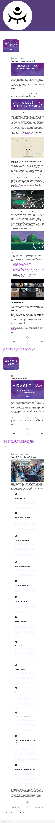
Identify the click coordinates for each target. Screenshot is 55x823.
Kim (27, 273)
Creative (15, 348)
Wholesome (8, 446)
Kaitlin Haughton (25, 268)
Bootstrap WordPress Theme (13, 821)
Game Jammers (28, 349)
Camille (30, 322)
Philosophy (26, 813)
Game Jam (23, 349)
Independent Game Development (18, 442)
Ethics (4, 813)
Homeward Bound (16, 268)
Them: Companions (17, 276)
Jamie (24, 274)
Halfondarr (30, 276)
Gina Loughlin (34, 268)
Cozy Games (20, 441)
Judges (20, 443)
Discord (24, 417)
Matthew (26, 271)
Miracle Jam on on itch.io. (31, 415)
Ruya (30, 402)
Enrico (35, 322)
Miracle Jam (13, 78)
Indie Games (16, 350)
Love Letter (21, 350)
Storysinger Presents (24, 264)
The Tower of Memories (18, 271)
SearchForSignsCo (20, 265)
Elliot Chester (23, 266)
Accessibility (8, 348)
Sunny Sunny (15, 269)
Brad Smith (31, 228)
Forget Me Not (16, 266)
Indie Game (12, 350)
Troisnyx (34, 274)
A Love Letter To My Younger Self (20, 263)
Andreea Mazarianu (32, 266)
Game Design (13, 349)
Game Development (23, 348)
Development (31, 812)
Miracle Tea (20, 351)
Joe (27, 322)
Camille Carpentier (28, 133)
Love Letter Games (29, 443)
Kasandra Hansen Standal (34, 269)
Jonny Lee (20, 270)
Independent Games (28, 442)
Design (18, 348)
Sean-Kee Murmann (24, 269)
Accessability (5, 441)
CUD (14, 265)
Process (18, 812)
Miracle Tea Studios (26, 351)
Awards (4, 349)
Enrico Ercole (18, 186)
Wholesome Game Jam (15, 446)
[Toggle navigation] (51, 16)
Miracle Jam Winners (14, 351)
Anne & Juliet (15, 264)
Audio (12, 348)
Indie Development (6, 350)
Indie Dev (33, 349)
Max (40, 271)
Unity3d (4, 446)
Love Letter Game (27, 350)
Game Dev (18, 349)
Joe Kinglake (40, 174)
